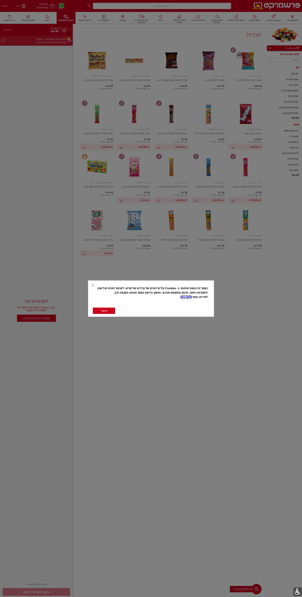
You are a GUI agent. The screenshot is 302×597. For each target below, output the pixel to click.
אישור (104, 311)
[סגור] (93, 285)
